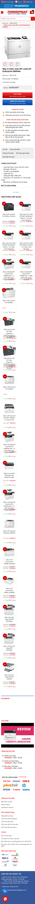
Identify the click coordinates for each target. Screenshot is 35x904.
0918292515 (22, 5)
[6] (22, 777)
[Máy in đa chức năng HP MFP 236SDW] (9, 667)
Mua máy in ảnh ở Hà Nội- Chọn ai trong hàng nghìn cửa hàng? (16, 845)
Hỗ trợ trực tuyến (8, 2)
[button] (30, 47)
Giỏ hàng (13, 226)
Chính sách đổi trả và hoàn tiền (9, 824)
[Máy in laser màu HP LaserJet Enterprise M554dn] (17, 47)
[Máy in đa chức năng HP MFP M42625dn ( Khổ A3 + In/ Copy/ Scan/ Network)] (9, 235)
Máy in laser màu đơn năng (19, 167)
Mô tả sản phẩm (15, 149)
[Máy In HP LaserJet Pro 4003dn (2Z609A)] (9, 581)
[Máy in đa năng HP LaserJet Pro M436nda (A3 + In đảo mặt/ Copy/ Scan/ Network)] (9, 494)
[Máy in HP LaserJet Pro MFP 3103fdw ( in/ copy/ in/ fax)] (9, 408)
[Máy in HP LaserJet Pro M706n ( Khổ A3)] (9, 206)
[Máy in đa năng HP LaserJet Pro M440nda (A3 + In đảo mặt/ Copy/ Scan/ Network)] (9, 437)
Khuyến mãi (28, 2)
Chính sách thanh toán (7, 821)
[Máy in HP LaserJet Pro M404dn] (9, 379)
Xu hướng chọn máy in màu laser (10, 838)
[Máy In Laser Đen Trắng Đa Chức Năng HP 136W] (9, 465)
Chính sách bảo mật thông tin (9, 818)
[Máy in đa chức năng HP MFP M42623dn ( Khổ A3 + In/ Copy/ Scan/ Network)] (26, 206)
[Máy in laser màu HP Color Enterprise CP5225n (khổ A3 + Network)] (9, 322)
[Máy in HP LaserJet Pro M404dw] (9, 293)
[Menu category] (2, 12)
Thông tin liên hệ (5, 804)
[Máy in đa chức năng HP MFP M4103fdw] (9, 609)
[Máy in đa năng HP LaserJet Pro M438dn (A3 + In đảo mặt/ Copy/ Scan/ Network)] (26, 264)
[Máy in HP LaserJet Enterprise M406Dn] (9, 523)
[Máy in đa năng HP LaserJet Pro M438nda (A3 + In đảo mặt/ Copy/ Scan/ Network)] (9, 264)
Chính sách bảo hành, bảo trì (9, 827)
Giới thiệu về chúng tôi (7, 807)
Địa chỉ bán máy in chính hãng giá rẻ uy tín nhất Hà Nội (16, 841)
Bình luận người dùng (22, 153)
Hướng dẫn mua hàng (7, 816)
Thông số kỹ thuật (8, 153)
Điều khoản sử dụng (6, 801)
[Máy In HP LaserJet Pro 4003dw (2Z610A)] (9, 552)
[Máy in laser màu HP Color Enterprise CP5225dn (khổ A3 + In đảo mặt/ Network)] (9, 350)
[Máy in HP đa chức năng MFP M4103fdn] (9, 638)
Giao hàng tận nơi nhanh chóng (17, 95)
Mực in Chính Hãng (6, 835)
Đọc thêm (16, 192)
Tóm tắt (5, 149)
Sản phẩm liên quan (9, 157)
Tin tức (20, 2)
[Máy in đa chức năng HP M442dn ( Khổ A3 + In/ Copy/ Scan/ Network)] (26, 235)
